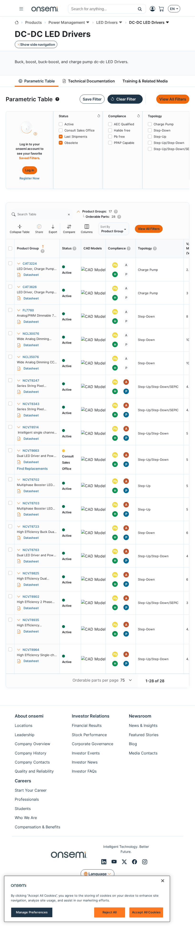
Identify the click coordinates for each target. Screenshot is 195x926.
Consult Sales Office (79, 130)
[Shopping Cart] (163, 9)
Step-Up (160, 136)
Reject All (109, 912)
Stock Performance (89, 734)
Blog (133, 743)
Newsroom (140, 716)
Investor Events (86, 753)
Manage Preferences (32, 912)
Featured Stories (143, 734)
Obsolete (71, 143)
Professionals (27, 799)
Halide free (122, 130)
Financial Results (87, 725)
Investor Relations (90, 716)
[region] (87, 898)
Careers (23, 780)
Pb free (119, 136)
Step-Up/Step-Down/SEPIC (174, 149)
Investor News (85, 762)
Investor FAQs (84, 771)
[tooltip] (57, 99)
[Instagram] (144, 862)
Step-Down (162, 130)
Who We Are (26, 817)
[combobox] (101, 9)
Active (69, 124)
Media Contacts (143, 753)
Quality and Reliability (34, 771)
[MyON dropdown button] (154, 9)
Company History (30, 753)
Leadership (24, 734)
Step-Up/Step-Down (169, 143)
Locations (23, 725)
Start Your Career (31, 790)
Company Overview (32, 743)
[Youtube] (115, 862)
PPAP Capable (124, 143)
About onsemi (29, 716)
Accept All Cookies (146, 912)
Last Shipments (75, 136)
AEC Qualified (124, 124)
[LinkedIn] (104, 862)
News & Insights (143, 725)
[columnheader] (37, 248)
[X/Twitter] (125, 862)
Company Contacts (32, 762)
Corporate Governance (92, 743)
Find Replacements (32, 468)
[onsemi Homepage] (45, 9)
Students (23, 808)
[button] (140, 9)
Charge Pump (164, 124)
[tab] (36, 81)
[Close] (162, 880)
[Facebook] (135, 862)
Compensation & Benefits (37, 827)
